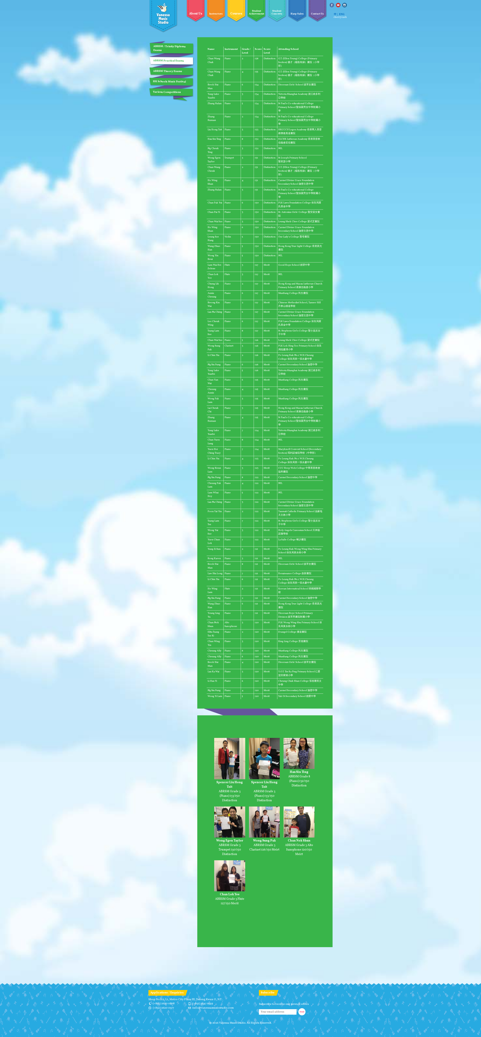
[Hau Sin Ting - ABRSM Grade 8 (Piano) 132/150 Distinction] (299, 768)
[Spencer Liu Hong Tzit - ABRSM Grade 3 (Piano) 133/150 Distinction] (229, 778)
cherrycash (340, 17)
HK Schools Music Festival (169, 82)
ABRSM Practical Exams (168, 61)
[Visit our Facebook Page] (332, 5)
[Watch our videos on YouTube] (338, 5)
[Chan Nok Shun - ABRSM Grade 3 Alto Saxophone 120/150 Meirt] (299, 837)
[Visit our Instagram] (344, 5)
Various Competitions (167, 92)
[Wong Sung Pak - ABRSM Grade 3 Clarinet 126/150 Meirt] (264, 837)
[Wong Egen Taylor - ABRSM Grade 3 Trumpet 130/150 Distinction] (229, 837)
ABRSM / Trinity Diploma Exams (169, 48)
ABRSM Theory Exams (167, 71)
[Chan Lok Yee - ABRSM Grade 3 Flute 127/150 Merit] (229, 890)
